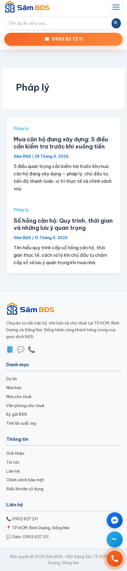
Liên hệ (13, 471)
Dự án (11, 378)
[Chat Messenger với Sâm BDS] (115, 520)
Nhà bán (14, 387)
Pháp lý (21, 128)
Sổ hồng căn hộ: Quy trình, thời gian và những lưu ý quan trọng (63, 224)
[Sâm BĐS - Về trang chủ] (27, 7)
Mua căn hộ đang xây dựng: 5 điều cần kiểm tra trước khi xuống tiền (61, 143)
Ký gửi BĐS (16, 414)
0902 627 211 (25, 518)
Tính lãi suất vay (21, 423)
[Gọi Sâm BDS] (115, 559)
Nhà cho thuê (18, 396)
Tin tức (13, 462)
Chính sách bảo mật (25, 479)
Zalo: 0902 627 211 (30, 536)
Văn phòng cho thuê (25, 405)
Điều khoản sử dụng (24, 488)
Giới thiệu (15, 453)
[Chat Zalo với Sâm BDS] (115, 539)
